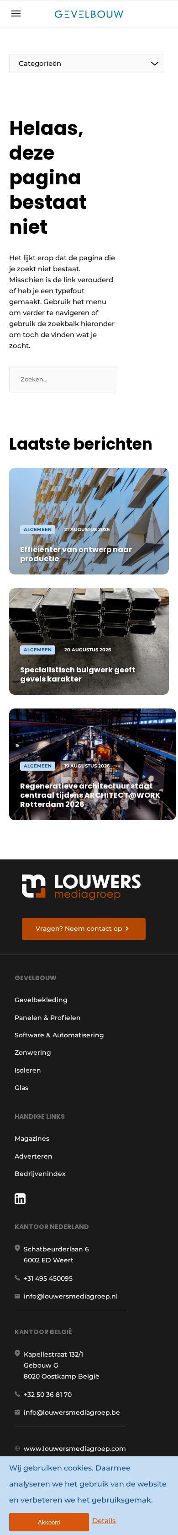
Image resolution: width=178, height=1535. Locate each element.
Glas (21, 1088)
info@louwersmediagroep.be (72, 1412)
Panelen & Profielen (48, 1018)
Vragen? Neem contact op (79, 928)
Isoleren (28, 1070)
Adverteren (33, 1156)
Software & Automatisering (59, 1035)
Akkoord (49, 1522)
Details (104, 1520)
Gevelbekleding (41, 1000)
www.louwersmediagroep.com (75, 1448)
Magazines (32, 1138)
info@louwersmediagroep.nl (71, 1296)
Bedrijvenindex (40, 1174)
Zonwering (33, 1052)
